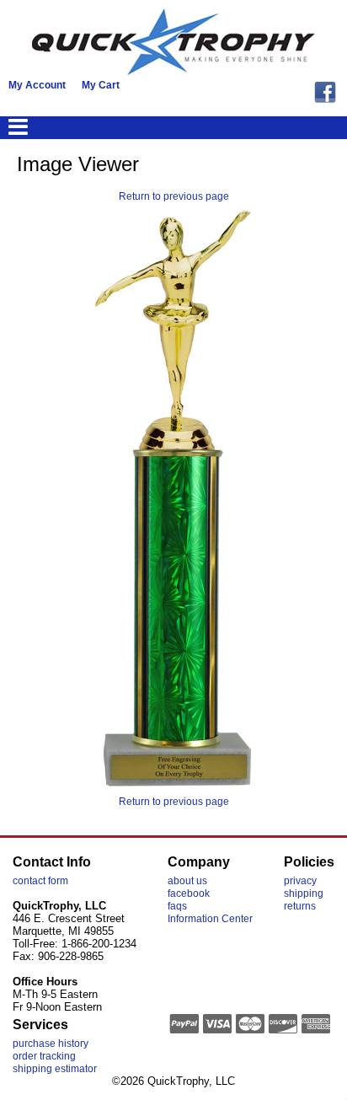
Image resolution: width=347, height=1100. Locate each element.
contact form (40, 881)
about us (187, 881)
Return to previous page (174, 196)
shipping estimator (55, 1069)
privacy (300, 881)
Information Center (210, 919)
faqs (177, 906)
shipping (303, 893)
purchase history (50, 1043)
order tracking (44, 1056)
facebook (189, 893)
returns (300, 906)
